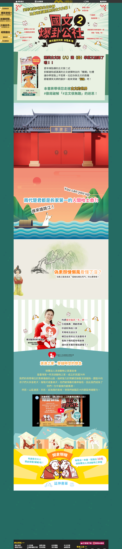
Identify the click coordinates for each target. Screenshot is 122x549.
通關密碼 (67, 547)
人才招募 (30, 545)
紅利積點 (55, 545)
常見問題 (42, 547)
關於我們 (18, 545)
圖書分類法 (18, 547)
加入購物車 (29, 95)
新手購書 (55, 547)
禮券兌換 (42, 545)
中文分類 (67, 545)
